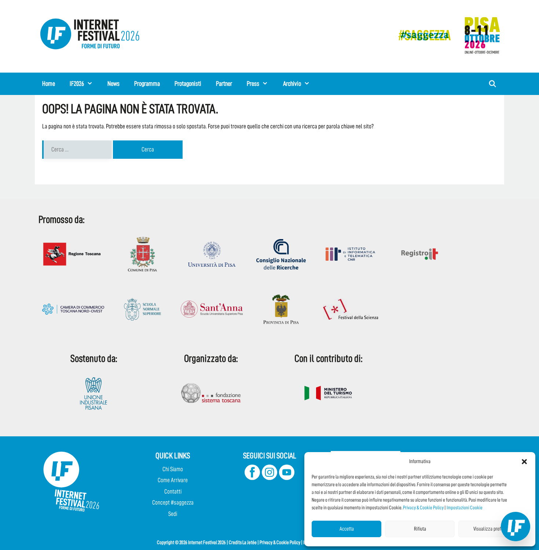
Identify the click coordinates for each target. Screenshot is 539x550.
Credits (235, 542)
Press (253, 83)
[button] (524, 461)
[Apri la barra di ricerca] (492, 84)
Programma (147, 83)
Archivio (292, 83)
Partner (224, 83)
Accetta (347, 529)
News (113, 83)
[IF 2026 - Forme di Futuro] (445, 35)
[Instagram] (269, 478)
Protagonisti (188, 83)
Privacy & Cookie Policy (423, 507)
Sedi (172, 514)
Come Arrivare (173, 480)
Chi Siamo (172, 469)
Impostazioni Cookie (465, 507)
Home (48, 83)
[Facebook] (252, 478)
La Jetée (249, 542)
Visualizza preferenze (493, 529)
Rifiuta (420, 529)
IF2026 (77, 83)
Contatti (173, 491)
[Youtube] (286, 478)
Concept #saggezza (173, 502)
